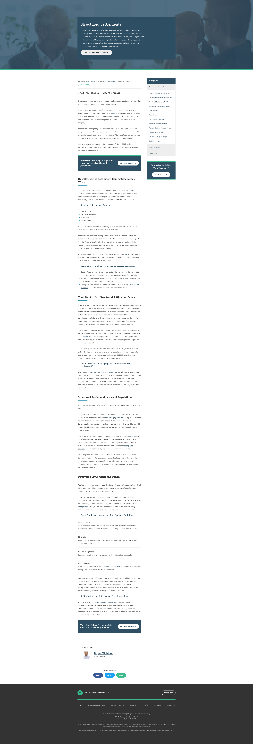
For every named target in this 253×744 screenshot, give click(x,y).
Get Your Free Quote (128, 163)
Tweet (109, 675)
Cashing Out (153, 153)
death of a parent (113, 567)
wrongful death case (85, 507)
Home (79, 705)
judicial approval (134, 436)
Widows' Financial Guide (156, 132)
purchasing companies (88, 337)
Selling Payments (154, 147)
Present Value (153, 115)
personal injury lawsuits (114, 418)
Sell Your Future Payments (96, 52)
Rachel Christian (90, 81)
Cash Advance (153, 110)
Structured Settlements (157, 87)
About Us (157, 705)
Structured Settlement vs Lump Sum (160, 97)
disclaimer (121, 726)
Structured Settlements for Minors (160, 102)
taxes (127, 254)
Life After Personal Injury (157, 119)
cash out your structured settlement (103, 372)
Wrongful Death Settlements (158, 123)
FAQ (146, 705)
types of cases (128, 190)
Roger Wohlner (111, 81)
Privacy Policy (145, 714)
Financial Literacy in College (158, 136)
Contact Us (171, 705)
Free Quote (168, 693)
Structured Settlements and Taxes (160, 106)
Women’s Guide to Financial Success (160, 128)
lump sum (113, 113)
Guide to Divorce (154, 141)
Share (98, 675)
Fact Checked (84, 84)
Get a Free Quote (161, 174)
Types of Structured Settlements (159, 93)
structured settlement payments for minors (103, 602)
